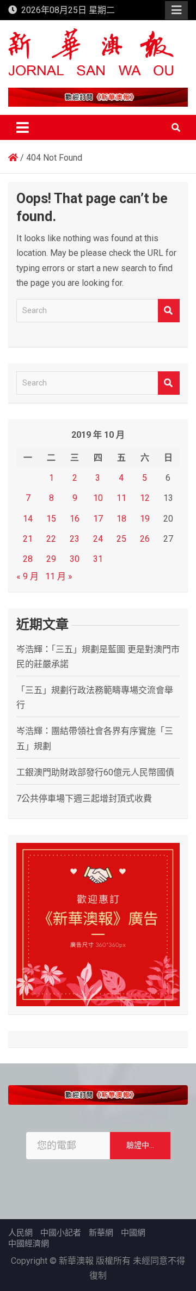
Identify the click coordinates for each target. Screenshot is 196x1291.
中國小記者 (60, 1233)
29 (51, 559)
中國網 (133, 1233)
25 (121, 539)
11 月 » (58, 576)
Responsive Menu (176, 10)
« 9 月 (27, 576)
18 (121, 518)
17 (98, 518)
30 (74, 559)
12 (145, 498)
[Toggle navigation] (22, 127)
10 (98, 498)
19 (145, 518)
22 (51, 539)
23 (74, 539)
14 (28, 518)
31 (98, 559)
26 (145, 539)
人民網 (20, 1233)
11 (121, 498)
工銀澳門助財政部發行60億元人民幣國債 (95, 772)
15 (51, 518)
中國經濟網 (28, 1244)
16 (74, 518)
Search (169, 310)
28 (28, 559)
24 (98, 539)
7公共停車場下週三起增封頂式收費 (84, 798)
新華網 (101, 1233)
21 (28, 539)
